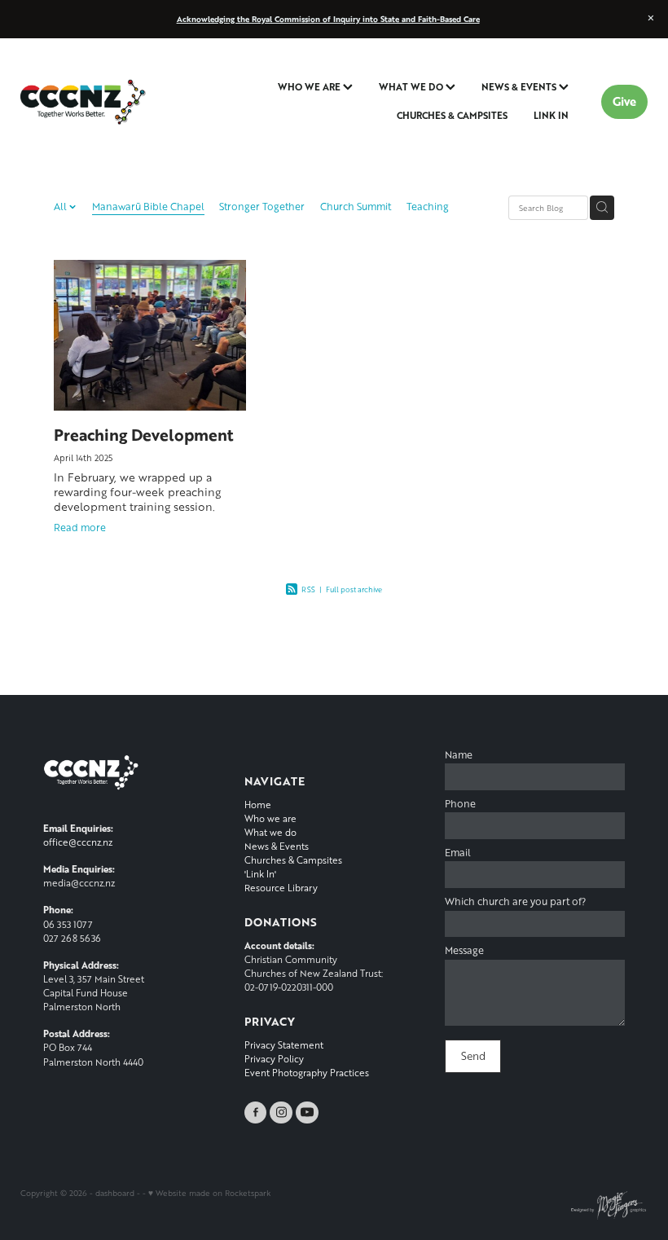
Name (458, 755)
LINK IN (551, 115)
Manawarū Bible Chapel (148, 206)
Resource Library (281, 888)
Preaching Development (144, 434)
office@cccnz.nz (77, 842)
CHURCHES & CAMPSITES (452, 115)
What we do (270, 832)
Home (257, 804)
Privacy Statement (283, 1045)
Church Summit (355, 206)
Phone (460, 804)
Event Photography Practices (306, 1072)
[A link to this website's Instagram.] (281, 1112)
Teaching (428, 206)
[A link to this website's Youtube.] (307, 1112)
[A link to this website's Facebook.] (255, 1112)
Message (464, 951)
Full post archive (354, 589)
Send (473, 1056)
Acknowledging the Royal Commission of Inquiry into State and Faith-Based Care (328, 18)
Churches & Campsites (293, 860)
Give (624, 101)
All (61, 206)
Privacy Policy (274, 1059)
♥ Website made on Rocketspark (209, 1192)
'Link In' (260, 874)
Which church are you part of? (515, 902)
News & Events (276, 846)
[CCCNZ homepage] (83, 101)
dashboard (114, 1192)
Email (458, 853)
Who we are (270, 818)
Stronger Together (262, 206)
